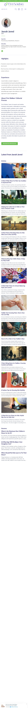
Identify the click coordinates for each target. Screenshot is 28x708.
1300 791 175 (4, 9)
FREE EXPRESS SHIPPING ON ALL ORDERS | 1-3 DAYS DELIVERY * (14, 0)
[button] (25, 9)
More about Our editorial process (9, 143)
